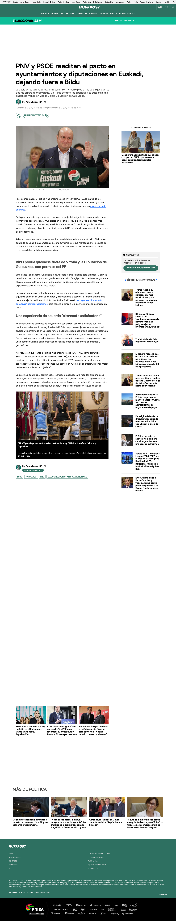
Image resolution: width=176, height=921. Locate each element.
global (55, 13)
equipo (11, 853)
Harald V (167, 2)
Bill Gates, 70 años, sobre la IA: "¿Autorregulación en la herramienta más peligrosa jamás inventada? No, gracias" (147, 320)
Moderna (69, 913)
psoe (19, 477)
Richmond (57, 913)
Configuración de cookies (99, 853)
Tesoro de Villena (146, 2)
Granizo (158, 2)
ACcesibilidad (93, 869)
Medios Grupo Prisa (35, 913)
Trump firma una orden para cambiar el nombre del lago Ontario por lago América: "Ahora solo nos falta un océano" (147, 380)
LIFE (72, 13)
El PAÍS (58, 905)
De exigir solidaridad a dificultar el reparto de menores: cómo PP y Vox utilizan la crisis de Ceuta (146, 421)
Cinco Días (93, 909)
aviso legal (92, 861)
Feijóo (129, 2)
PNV (42, 477)
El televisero (91, 13)
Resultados (129, 21)
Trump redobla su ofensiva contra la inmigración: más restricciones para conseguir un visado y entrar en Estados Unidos (146, 297)
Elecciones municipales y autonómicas (67, 477)
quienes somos (15, 857)
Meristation (128, 913)
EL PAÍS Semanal (112, 909)
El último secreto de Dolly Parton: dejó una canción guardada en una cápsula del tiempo (147, 440)
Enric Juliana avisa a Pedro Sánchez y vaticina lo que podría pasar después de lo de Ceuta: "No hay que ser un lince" (146, 484)
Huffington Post (62, 909)
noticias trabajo (108, 13)
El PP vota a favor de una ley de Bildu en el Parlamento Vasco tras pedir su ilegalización (30, 730)
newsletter (14, 865)
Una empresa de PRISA (35, 907)
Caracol (133, 905)
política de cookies (96, 857)
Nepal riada (36, 2)
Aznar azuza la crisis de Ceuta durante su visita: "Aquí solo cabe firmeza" (105, 822)
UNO (76, 909)
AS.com (115, 905)
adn (124, 905)
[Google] (40, 102)
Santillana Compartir (96, 905)
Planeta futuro (122, 909)
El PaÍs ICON (93, 913)
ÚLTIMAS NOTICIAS (127, 13)
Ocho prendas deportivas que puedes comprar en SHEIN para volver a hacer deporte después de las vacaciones (140, 158)
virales (64, 13)
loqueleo (115, 913)
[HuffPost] (17, 845)
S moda (104, 913)
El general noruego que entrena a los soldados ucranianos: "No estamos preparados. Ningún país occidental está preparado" (147, 360)
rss (10, 869)
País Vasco (31, 477)
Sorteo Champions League (114, 2)
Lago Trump (76, 2)
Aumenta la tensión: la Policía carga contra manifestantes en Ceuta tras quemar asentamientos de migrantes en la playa (147, 401)
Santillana (83, 905)
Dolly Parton (97, 2)
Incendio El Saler (49, 2)
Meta (136, 2)
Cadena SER (108, 905)
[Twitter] (44, 102)
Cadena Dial (103, 909)
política (45, 13)
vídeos (80, 13)
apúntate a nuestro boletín (141, 268)
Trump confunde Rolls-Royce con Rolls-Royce (146, 340)
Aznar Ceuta (24, 2)
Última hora (159, 7)
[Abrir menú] (3, 7)
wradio (83, 909)
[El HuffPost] (89, 7)
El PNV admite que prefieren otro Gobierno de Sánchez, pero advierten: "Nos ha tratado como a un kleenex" (93, 730)
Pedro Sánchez (63, 2)
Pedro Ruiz (87, 2)
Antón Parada (32, 102)
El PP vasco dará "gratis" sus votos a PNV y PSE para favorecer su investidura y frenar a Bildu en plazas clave (62, 730)
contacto (13, 861)
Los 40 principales (71, 905)
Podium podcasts (82, 913)
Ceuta (15, 2)
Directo (118, 21)
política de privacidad (97, 865)
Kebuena (131, 909)
